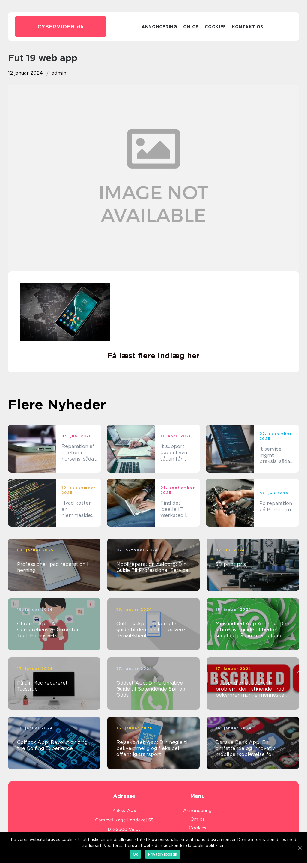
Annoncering (159, 26)
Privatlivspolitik (162, 854)
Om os (191, 26)
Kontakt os (247, 26)
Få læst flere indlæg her (154, 355)
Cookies (215, 26)
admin (59, 73)
